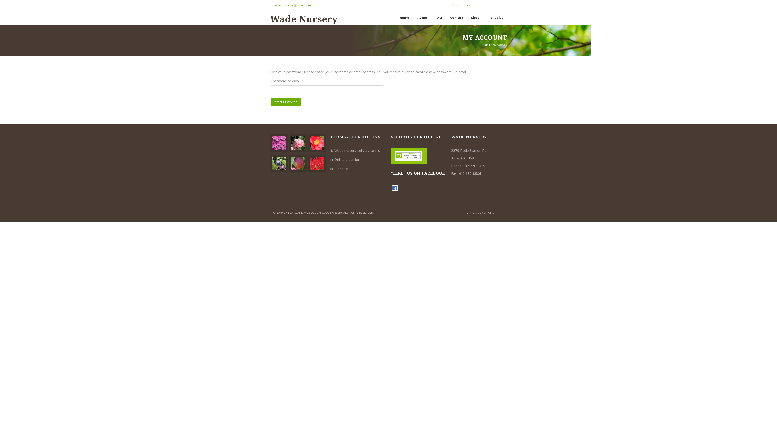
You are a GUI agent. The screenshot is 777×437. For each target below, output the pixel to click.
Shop (475, 17)
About (422, 17)
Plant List (495, 17)
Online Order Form (348, 160)
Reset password (286, 102)
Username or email (287, 81)
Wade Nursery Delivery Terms (357, 150)
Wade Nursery (304, 19)
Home (404, 17)
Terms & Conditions (479, 212)
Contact (456, 17)
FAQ (438, 17)
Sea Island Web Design (305, 212)
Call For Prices (460, 5)
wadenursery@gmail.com (292, 5)
